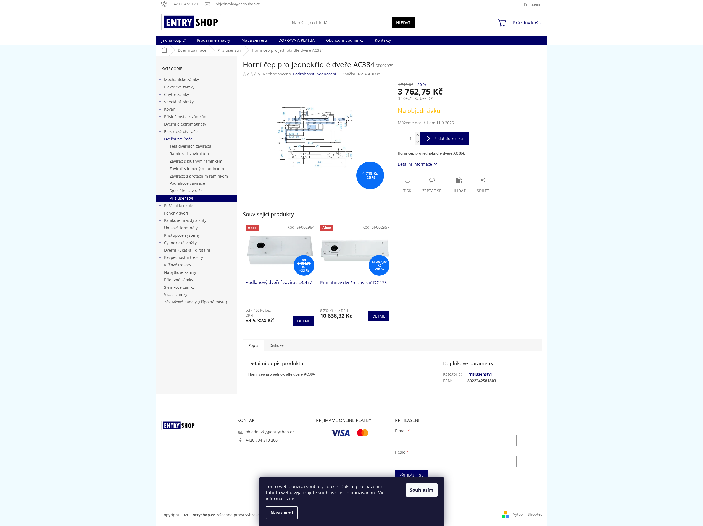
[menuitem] (173, 40)
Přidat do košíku (448, 138)
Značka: (361, 74)
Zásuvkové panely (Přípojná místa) (195, 301)
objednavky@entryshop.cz (270, 431)
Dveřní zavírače (178, 139)
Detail (303, 321)
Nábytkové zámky (180, 272)
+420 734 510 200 (262, 440)
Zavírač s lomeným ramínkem (197, 168)
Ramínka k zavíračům (189, 153)
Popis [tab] (253, 345)
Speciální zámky (179, 102)
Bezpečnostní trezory (183, 257)
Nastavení (281, 513)
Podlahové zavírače (187, 183)
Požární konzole (178, 205)
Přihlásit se (411, 475)
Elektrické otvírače (181, 131)
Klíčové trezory (177, 264)
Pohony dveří (176, 213)
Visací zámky (175, 294)
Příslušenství (181, 198)
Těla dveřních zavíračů (190, 146)
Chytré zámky (176, 94)
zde (290, 499)
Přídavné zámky (178, 279)
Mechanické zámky (181, 79)
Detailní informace (415, 164)
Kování (170, 109)
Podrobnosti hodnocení (314, 74)
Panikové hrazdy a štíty (185, 220)
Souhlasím (421, 490)
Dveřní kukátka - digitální (187, 250)
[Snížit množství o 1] (417, 142)
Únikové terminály (181, 227)
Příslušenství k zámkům (185, 116)
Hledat (403, 22)
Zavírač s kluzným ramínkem (196, 161)
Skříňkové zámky (179, 287)
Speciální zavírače (186, 190)
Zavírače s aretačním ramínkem (199, 176)
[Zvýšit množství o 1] (417, 135)
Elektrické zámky (179, 87)
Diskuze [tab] (276, 345)
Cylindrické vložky (180, 242)
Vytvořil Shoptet (527, 514)
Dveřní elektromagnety (185, 124)
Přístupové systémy (182, 235)
